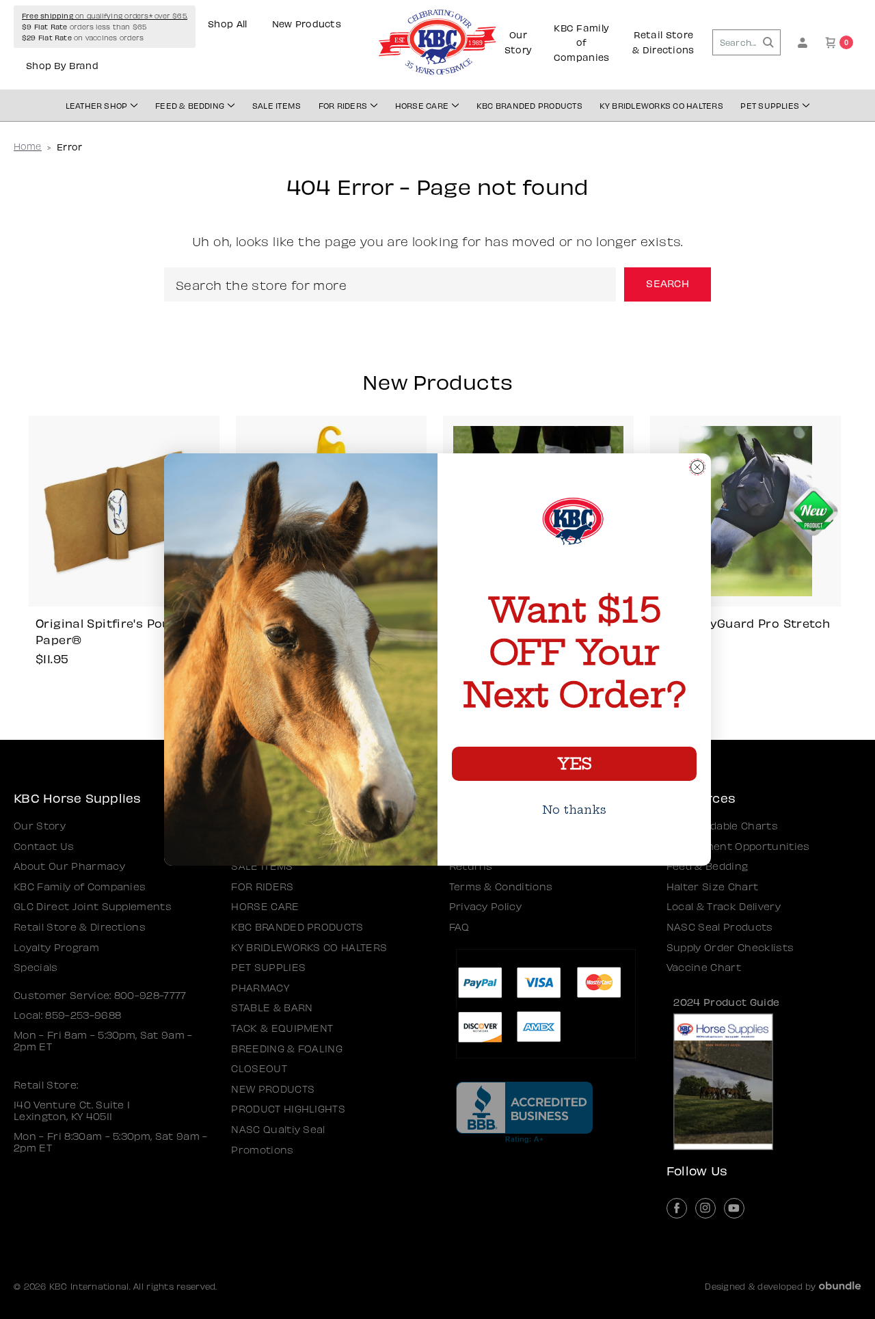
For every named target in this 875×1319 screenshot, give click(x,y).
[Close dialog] (697, 467)
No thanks (574, 809)
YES (574, 763)
